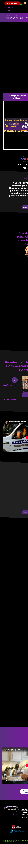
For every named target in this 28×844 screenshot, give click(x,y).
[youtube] (9, 7)
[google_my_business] (5, 7)
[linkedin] (9, 10)
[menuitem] (9, 16)
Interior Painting (9, 385)
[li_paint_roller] (14, 382)
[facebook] (12, 7)
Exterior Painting (9, 399)
